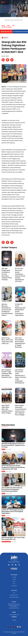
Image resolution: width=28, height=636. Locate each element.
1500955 (14, 620)
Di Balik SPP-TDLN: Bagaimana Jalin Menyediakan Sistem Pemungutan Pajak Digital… (12, 511)
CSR (13, 25)
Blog (8, 25)
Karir (14, 583)
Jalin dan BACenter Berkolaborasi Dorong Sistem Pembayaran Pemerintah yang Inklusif (12, 489)
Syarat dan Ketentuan (14, 597)
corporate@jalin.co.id (14, 614)
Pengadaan (14, 585)
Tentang (14, 577)
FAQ (14, 593)
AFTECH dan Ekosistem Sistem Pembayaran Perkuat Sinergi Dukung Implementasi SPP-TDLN (13, 467)
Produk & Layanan (7, 27)
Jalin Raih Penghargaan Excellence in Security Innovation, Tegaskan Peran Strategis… (13, 445)
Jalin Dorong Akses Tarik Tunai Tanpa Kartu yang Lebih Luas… (13, 538)
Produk (14, 579)
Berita (3, 25)
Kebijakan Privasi (14, 595)
